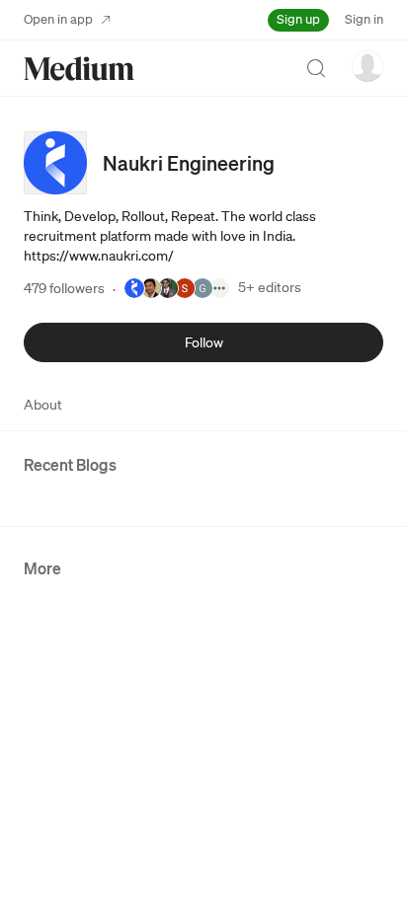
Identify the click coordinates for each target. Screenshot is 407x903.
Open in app (58, 19)
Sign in (364, 19)
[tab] (43, 404)
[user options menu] (367, 66)
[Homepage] (79, 68)
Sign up (298, 19)
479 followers (64, 288)
